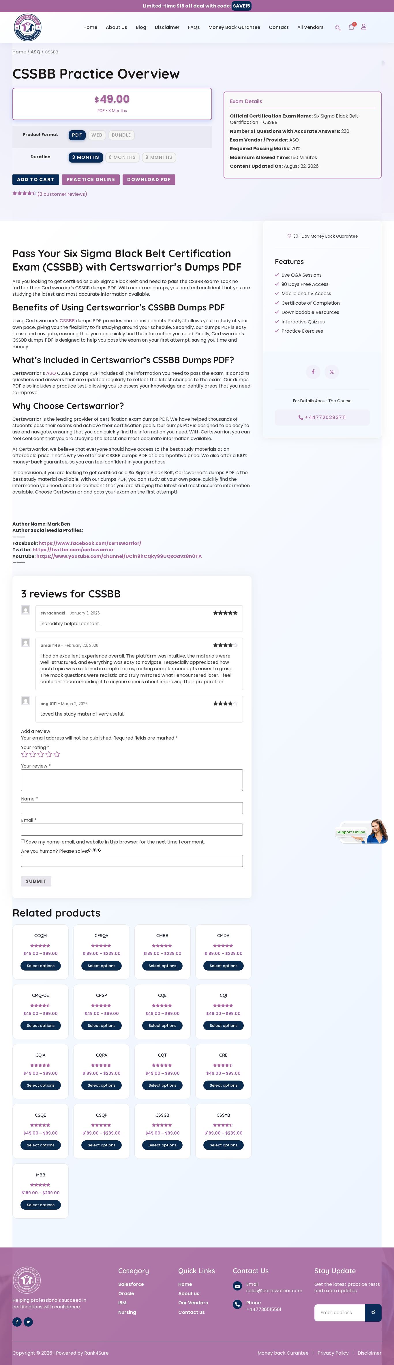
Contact (279, 27)
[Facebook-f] (17, 1322)
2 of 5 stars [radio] (32, 754)
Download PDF (149, 179)
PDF (77, 135)
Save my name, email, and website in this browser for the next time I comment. (115, 842)
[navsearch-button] (338, 27)
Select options (41, 966)
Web (97, 135)
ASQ (35, 52)
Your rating (35, 747)
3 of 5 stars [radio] (40, 754)
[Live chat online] (361, 831)
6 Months (122, 157)
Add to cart (36, 179)
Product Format (40, 135)
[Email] (237, 1285)
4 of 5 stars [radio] (48, 754)
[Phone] (237, 1304)
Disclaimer (167, 27)
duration (40, 157)
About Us (116, 27)
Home (90, 27)
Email (29, 820)
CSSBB (67, 320)
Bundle (121, 135)
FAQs (194, 27)
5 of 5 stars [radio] (56, 754)
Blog (141, 27)
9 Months (159, 157)
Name (29, 799)
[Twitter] (28, 1322)
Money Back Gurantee (234, 27)
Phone (253, 1302)
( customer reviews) (62, 194)
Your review (36, 766)
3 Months (86, 157)
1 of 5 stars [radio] (24, 754)
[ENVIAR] (373, 1313)
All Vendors (310, 27)
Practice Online (91, 179)
